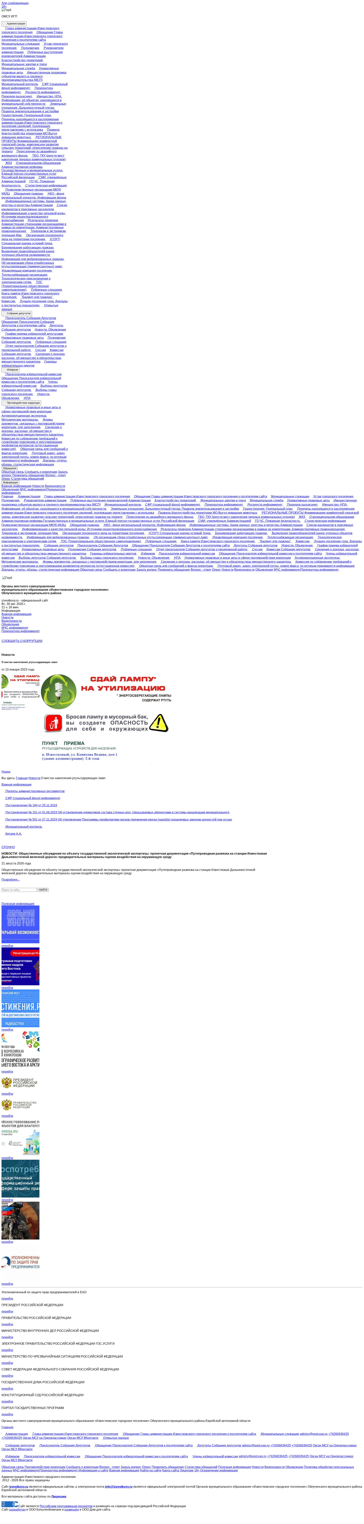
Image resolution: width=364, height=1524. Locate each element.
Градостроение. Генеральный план (267, 508)
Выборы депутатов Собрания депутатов (47, 557)
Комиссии (302, 541)
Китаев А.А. (13, 833)
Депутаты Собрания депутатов (255, 545)
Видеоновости (55, 486)
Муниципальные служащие (289, 496)
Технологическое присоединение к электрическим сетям (26, 280)
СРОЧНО (8, 847)
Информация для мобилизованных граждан (58, 537)
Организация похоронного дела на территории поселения (103, 533)
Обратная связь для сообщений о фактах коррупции (176, 565)
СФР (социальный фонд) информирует (172, 504)
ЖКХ (8, 163)
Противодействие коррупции (23, 402)
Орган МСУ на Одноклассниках (45, 1437)
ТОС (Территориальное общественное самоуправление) (25, 286)
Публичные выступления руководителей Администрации (110, 500)
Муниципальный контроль (122, 504)
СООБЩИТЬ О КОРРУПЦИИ (22, 641)
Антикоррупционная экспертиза (317, 557)
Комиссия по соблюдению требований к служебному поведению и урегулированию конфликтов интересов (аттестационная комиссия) (32, 444)
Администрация (15, 23)
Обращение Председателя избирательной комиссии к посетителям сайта (31, 380)
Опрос (6, 478)
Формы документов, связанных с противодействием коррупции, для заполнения (33, 423)
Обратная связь (13, 471)
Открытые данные (115, 1437)
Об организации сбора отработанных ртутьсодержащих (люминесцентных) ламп (32, 264)
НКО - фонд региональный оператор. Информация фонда (144, 525)
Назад (6, 771)
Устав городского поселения (333, 496)
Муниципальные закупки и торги (223, 500)
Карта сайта (170, 1470)
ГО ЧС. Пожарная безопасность (277, 520)
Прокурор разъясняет (302, 504)
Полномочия (30, 48)
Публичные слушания (46, 289)
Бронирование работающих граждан (241, 533)
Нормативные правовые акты (308, 500)
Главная (7, 496)
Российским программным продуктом (66, 1506)
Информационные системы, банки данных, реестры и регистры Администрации (246, 525)
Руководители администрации (45, 500)
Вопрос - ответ (55, 475)
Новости (38, 486)
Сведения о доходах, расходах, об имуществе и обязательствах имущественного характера (33, 357)
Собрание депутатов (18, 313)
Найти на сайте (151, 1470)
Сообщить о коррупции (41, 471)
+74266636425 (338, 1433)
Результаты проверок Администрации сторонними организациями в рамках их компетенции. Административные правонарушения (34, 226)
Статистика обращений (27, 478)
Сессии (40, 350)
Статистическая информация (46, 185)
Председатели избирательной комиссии (33, 374)
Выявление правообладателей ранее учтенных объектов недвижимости (28, 253)
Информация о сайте (93, 1470)
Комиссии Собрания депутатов (288, 549)
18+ (4, 6)
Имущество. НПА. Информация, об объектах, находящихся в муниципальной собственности (32, 100)
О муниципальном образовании (38, 163)
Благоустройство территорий (175, 500)
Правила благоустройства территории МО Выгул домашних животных (31, 133)
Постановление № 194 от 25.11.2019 (31, 805)
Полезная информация (18, 903)
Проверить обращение (28, 475)
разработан (17, 1509)
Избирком (12, 369)
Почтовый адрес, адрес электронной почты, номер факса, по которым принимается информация (34, 457)
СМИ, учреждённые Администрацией (224, 520)
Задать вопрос (146, 569)
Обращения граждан (28, 193)
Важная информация (16, 486)
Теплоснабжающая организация (290, 537)
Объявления (10, 489)
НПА (27, 398)
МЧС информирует (33, 489)
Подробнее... (11, 879)
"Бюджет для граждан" (37, 297)
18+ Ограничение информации (216, 1470)
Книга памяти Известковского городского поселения (30, 295)
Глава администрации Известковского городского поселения (87, 496)
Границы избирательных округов (113, 553)
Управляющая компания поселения (237, 537)
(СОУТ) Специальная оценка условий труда (179, 533)
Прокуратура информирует (224, 504)
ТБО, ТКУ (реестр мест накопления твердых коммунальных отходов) (246, 516)
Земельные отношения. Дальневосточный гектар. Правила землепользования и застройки (34, 107)
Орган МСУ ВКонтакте (82, 1437)
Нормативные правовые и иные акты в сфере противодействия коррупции (237, 557)
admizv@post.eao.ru (314, 1433)
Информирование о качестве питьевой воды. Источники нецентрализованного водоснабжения (34, 217)
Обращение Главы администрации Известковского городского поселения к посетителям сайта (32, 36)
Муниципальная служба (266, 500)
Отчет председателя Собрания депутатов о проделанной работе (202, 549)
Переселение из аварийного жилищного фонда (160, 516)
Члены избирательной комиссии (215, 1456)
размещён (71, 1509)
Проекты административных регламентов (35, 791)
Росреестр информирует (43, 92)
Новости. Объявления (50, 329)
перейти (7, 945)
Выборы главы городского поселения (107, 557)
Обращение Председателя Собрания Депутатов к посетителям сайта (28, 323)
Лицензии (187, 1470)
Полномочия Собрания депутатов (92, 549)
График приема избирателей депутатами (34, 333)
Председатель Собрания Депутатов (30, 318)
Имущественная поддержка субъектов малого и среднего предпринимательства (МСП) (34, 76)
